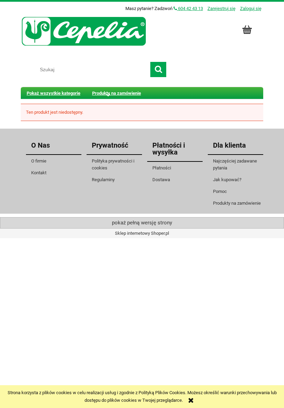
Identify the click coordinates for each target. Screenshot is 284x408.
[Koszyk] (248, 29)
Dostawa (161, 179)
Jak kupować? (227, 179)
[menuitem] (53, 93)
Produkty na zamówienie (237, 203)
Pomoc (220, 191)
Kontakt (38, 172)
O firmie (38, 161)
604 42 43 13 (190, 8)
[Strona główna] (84, 30)
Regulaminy (103, 179)
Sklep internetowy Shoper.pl (142, 233)
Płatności (161, 167)
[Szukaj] (158, 69)
